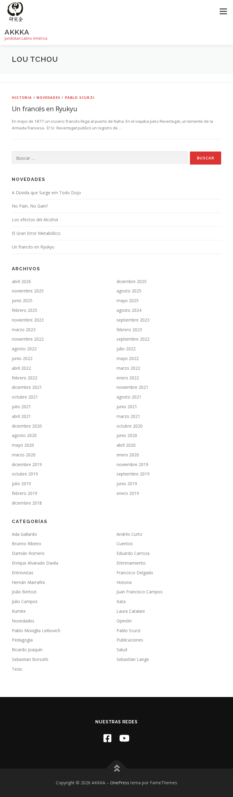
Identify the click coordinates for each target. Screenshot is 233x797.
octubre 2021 (25, 397)
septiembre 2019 (133, 474)
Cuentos (124, 543)
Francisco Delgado (134, 572)
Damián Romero (28, 553)
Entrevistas (22, 572)
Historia (22, 97)
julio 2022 (126, 349)
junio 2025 (22, 300)
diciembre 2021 (27, 387)
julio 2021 (21, 406)
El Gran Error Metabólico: (36, 233)
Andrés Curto (129, 534)
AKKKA (17, 32)
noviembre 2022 (28, 339)
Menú (223, 11)
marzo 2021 (128, 416)
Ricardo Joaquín (27, 649)
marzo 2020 (23, 455)
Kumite (19, 611)
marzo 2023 (23, 329)
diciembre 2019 (27, 464)
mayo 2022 (127, 358)
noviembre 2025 (28, 291)
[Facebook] (107, 738)
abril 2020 (126, 445)
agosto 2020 (24, 435)
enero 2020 (127, 455)
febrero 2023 (129, 329)
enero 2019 (127, 493)
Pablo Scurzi (79, 97)
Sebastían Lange (132, 659)
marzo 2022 (128, 368)
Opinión (124, 621)
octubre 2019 (25, 474)
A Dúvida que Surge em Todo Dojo (46, 192)
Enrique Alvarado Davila (35, 563)
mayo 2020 (23, 445)
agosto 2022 (24, 349)
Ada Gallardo (24, 534)
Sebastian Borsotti (30, 659)
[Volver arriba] (116, 768)
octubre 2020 (129, 426)
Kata (121, 601)
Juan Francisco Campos (139, 592)
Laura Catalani (130, 611)
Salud (121, 649)
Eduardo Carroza (133, 553)
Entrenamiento (131, 563)
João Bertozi (24, 592)
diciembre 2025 (131, 281)
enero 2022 (127, 378)
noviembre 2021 (132, 387)
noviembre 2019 (132, 464)
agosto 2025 (128, 291)
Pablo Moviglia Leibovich (36, 630)
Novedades (48, 97)
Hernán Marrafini (28, 582)
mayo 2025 (127, 300)
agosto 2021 (128, 397)
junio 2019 (126, 483)
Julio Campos (25, 601)
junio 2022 (22, 358)
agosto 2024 (128, 310)
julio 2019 (21, 483)
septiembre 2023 (133, 320)
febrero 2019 (24, 493)
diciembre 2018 (27, 503)
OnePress (119, 782)
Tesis (17, 669)
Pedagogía (22, 640)
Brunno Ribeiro (26, 543)
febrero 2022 (24, 378)
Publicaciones (129, 640)
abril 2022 (21, 368)
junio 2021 (126, 406)
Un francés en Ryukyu (44, 108)
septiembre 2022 (133, 339)
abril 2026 (21, 281)
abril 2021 (21, 416)
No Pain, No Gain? (30, 206)
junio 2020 (126, 435)
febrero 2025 (24, 310)
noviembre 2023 (28, 320)
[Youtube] (124, 738)
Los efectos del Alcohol (35, 219)
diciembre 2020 (27, 426)
